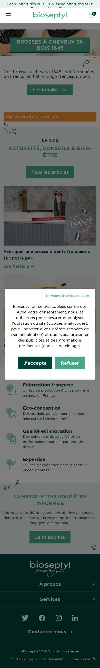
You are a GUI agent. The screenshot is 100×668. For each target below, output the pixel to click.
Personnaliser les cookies (68, 296)
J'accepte (35, 363)
